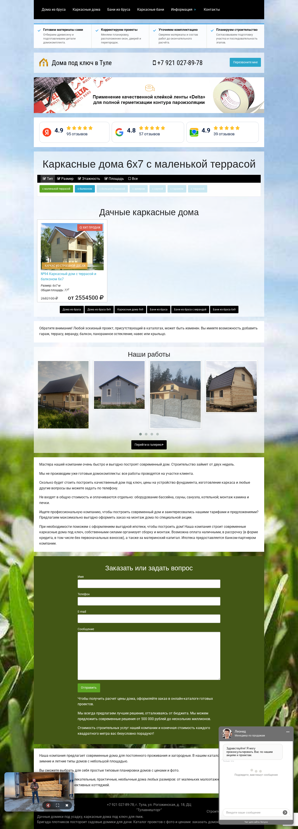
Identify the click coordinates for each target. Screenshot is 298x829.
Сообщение (86, 629)
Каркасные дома (86, 9)
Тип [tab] (49, 179)
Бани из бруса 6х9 (224, 309)
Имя (81, 576)
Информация (181, 9)
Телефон (84, 594)
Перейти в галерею (148, 445)
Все (134, 179)
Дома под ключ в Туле (81, 63)
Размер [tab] (67, 179)
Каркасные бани (150, 9)
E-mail (82, 611)
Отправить (89, 688)
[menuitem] (53, 9)
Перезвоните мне (245, 62)
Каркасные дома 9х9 (130, 309)
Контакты (212, 9)
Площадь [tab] (116, 179)
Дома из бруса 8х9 (99, 309)
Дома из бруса (54, 9)
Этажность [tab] (90, 179)
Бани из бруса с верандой (190, 309)
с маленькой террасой (56, 188)
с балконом (85, 188)
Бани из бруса (118, 9)
